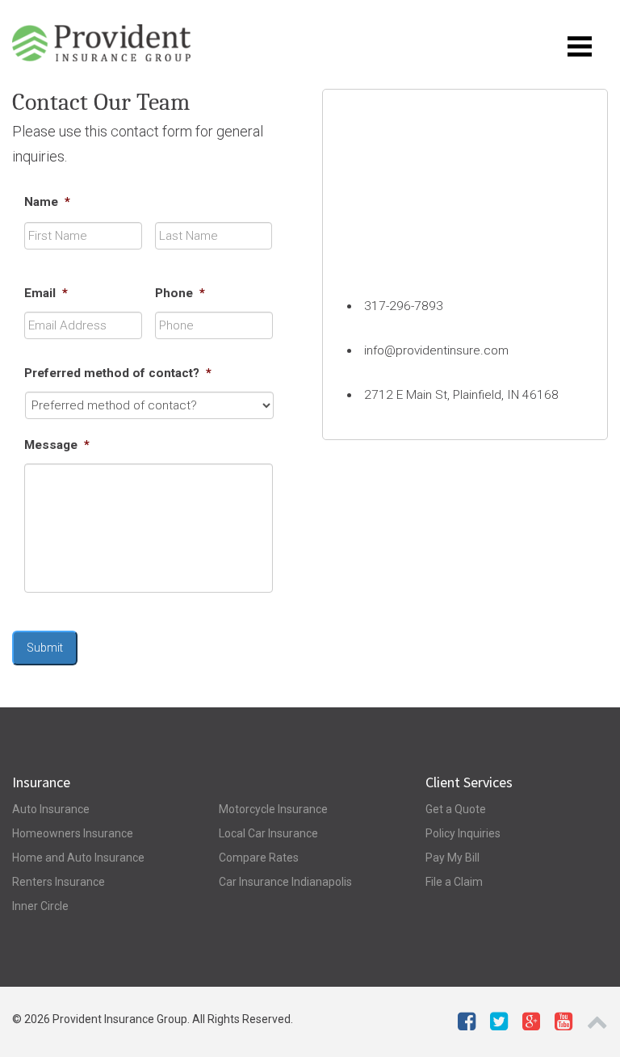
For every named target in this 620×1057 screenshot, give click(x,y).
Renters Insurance (58, 881)
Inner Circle (40, 906)
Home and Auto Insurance (78, 857)
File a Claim (454, 881)
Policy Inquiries (463, 833)
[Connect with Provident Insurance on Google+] (531, 1024)
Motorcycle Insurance (273, 809)
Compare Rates (259, 857)
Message (57, 445)
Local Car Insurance (268, 833)
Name (47, 202)
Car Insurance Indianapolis (285, 881)
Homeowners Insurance (72, 833)
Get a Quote (455, 809)
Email (46, 293)
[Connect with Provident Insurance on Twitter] (499, 1024)
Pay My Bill (452, 857)
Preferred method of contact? (118, 373)
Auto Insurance (51, 809)
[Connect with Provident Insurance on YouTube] (563, 1024)
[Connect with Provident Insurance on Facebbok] (466, 1024)
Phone (180, 293)
